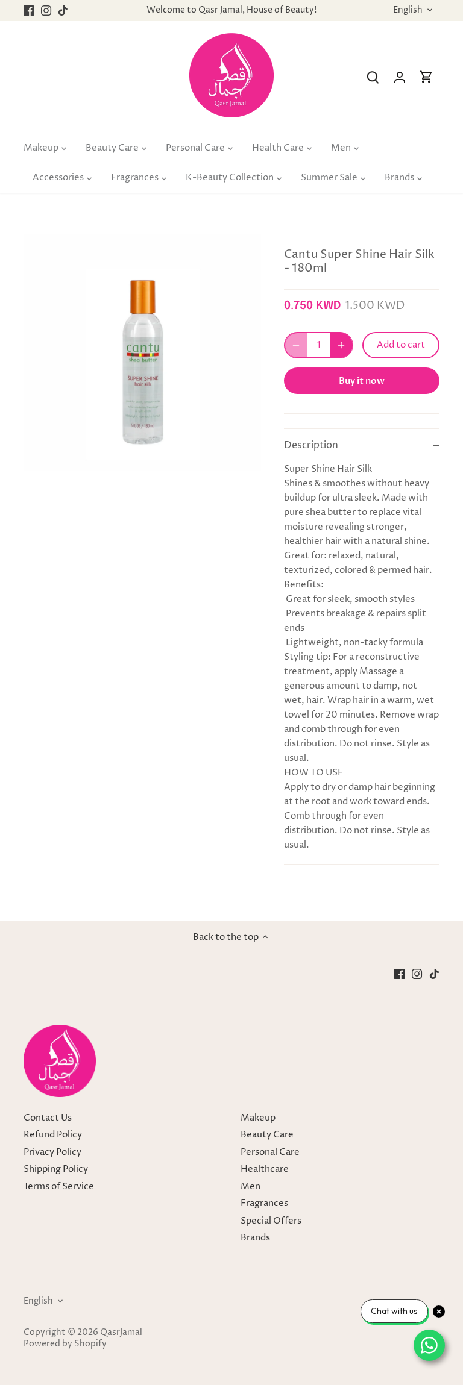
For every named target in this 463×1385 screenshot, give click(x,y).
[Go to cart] (426, 77)
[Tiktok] (63, 10)
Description (311, 445)
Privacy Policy (52, 1152)
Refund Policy (53, 1134)
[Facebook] (29, 10)
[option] (142, 352)
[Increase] (341, 345)
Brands (255, 1237)
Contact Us (48, 1117)
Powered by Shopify (65, 1344)
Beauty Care (267, 1134)
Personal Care (270, 1152)
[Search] (373, 77)
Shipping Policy (56, 1169)
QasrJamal (121, 1332)
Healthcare (265, 1169)
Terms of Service (59, 1186)
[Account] (399, 77)
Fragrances (264, 1203)
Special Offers (271, 1221)
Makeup (258, 1117)
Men (250, 1186)
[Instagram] (46, 10)
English (408, 10)
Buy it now (362, 381)
